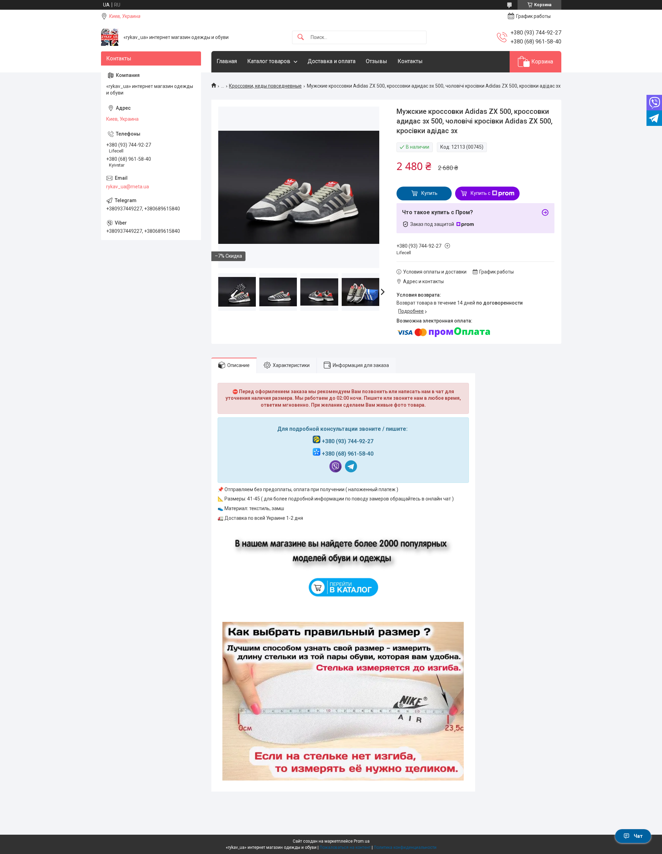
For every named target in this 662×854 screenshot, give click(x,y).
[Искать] (300, 37)
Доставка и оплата (331, 61)
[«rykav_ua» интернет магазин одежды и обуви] (109, 37)
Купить (429, 193)
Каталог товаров (268, 61)
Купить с (480, 193)
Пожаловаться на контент (345, 847)
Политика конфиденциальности (405, 847)
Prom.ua (362, 841)
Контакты (410, 61)
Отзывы (376, 61)
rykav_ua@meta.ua (127, 186)
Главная (227, 61)
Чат (638, 836)
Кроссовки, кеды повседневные (265, 86)
